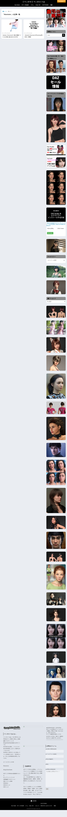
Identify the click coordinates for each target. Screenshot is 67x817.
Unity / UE (38, 5)
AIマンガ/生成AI (25, 5)
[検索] (63, 35)
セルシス (37, 805)
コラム (32, 5)
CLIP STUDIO (45, 5)
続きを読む (50, 233)
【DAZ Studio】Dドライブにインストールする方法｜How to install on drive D (55, 224)
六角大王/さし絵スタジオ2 (46, 805)
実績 (51, 5)
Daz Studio (17, 5)
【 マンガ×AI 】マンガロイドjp (33, 2)
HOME (34, 801)
